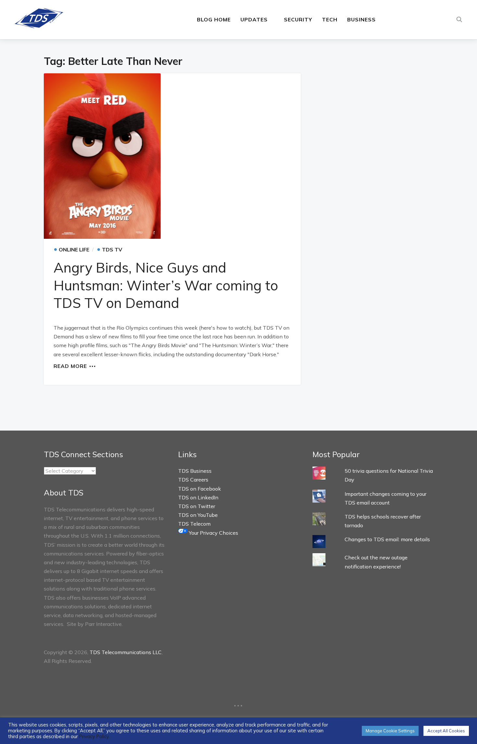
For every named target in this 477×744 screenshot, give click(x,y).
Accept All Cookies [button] (446, 730)
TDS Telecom (194, 523)
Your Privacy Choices (213, 533)
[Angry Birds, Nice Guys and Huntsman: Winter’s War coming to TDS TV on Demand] (172, 156)
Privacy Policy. (94, 736)
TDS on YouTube (198, 515)
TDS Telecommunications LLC (126, 652)
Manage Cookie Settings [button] (390, 730)
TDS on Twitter (196, 506)
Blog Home (214, 19)
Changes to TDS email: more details (387, 539)
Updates (254, 19)
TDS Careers (193, 479)
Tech (329, 19)
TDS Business (195, 471)
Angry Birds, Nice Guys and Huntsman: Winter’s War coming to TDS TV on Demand (166, 285)
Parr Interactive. (104, 624)
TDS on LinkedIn (198, 497)
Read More (70, 366)
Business (361, 19)
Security (298, 19)
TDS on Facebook (199, 488)
